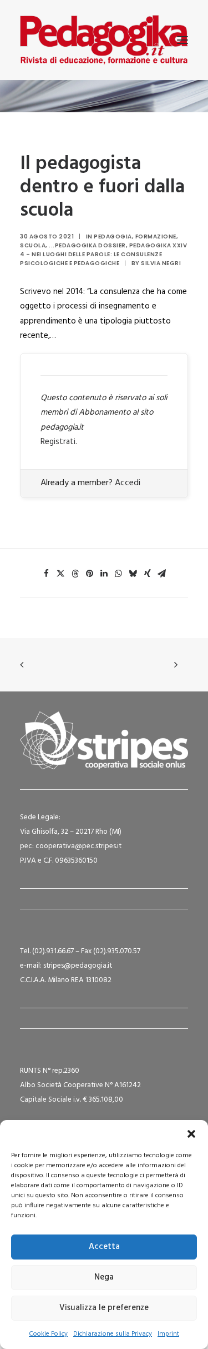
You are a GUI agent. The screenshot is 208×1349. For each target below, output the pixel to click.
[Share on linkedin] (104, 573)
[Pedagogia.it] (104, 40)
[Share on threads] (75, 573)
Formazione (155, 236)
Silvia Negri (161, 263)
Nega (104, 1277)
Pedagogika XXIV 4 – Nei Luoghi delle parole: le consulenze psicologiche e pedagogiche (103, 254)
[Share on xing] (147, 573)
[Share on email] (162, 573)
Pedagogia (113, 236)
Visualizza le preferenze (104, 1308)
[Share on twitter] (61, 573)
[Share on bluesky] (133, 573)
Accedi (127, 483)
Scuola (32, 245)
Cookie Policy (48, 1334)
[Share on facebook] (46, 573)
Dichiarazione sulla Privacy (112, 1334)
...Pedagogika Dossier (87, 245)
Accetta (104, 1246)
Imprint (168, 1334)
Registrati (57, 442)
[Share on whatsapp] (118, 573)
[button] (191, 1133)
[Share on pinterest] (90, 573)
